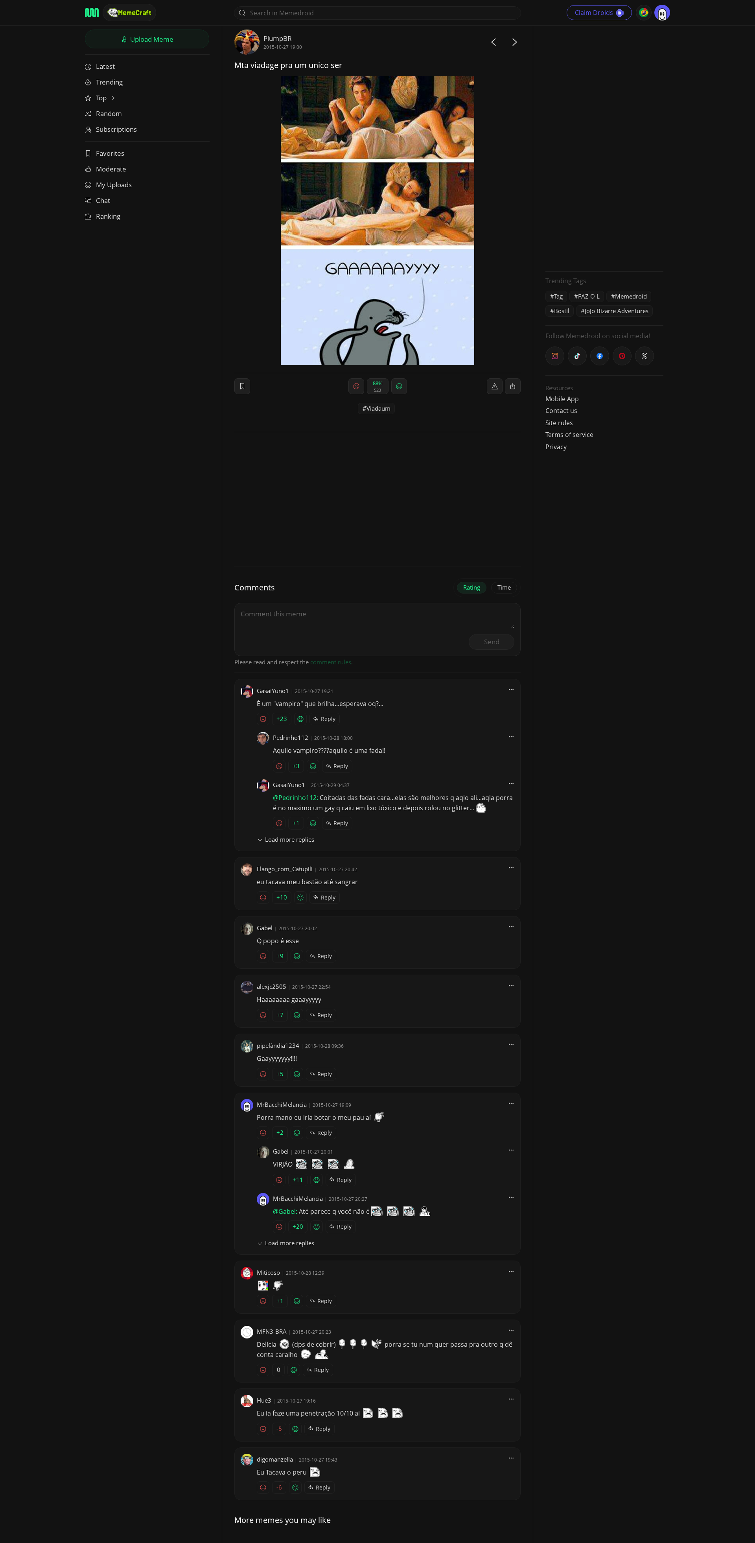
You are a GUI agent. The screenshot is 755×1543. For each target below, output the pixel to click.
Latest (105, 66)
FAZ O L (589, 296)
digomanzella (275, 1459)
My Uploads (114, 184)
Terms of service (569, 434)
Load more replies (289, 839)
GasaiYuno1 (273, 691)
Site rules (559, 422)
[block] (513, 386)
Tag (558, 296)
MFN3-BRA (271, 1331)
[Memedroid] (92, 12)
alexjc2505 (271, 986)
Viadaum (378, 408)
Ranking (108, 216)
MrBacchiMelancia (281, 1104)
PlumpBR (277, 38)
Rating (471, 587)
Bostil (561, 311)
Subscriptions (116, 129)
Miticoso (268, 1272)
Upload (151, 39)
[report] (495, 386)
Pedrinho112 (290, 737)
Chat (103, 200)
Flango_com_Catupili (284, 869)
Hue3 (264, 1400)
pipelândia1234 (278, 1045)
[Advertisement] (604, 147)
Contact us (561, 410)
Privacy (556, 446)
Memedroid (631, 296)
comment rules (330, 662)
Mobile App (562, 399)
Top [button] (102, 97)
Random (109, 113)
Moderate (111, 168)
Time (504, 587)
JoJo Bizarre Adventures (616, 311)
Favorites (110, 153)
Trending (109, 82)
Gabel (264, 928)
